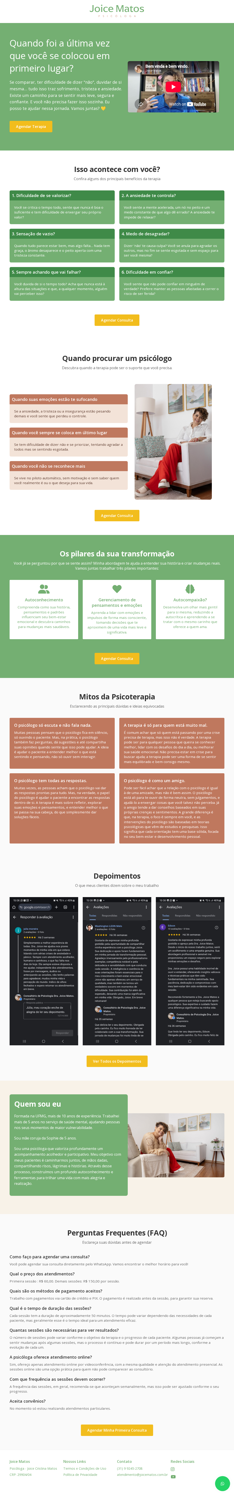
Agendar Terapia (31, 126)
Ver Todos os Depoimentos (117, 1061)
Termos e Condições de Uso (84, 1468)
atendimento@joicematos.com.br (142, 1474)
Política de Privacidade (80, 1474)
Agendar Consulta (117, 320)
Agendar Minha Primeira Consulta (117, 1430)
